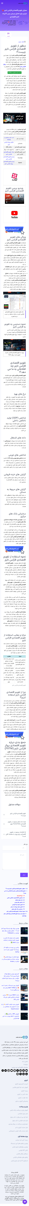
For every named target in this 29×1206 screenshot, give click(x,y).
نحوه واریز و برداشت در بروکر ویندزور (18, 1124)
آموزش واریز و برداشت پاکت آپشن (19, 1110)
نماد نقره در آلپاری (23, 1098)
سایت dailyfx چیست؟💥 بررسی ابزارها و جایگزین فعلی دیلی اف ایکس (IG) (11, 997)
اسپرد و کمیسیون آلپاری (21, 1084)
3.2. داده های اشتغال (20, 900)
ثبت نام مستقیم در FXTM (14, 72)
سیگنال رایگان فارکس (22, 1154)
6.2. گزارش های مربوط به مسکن (18, 907)
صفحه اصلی (26, 22)
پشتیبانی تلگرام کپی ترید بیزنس (20, 1067)
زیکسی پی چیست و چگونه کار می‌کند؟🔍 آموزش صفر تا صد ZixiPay (11, 950)
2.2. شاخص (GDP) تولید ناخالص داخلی (16, 898)
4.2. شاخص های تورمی (20, 902)
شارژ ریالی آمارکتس (23, 1114)
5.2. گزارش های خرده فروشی (18, 904)
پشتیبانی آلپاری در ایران (21, 1101)
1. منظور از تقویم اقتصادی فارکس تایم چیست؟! (16, 888)
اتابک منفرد (21, 42)
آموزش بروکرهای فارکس (20, 23)
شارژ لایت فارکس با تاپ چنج (20, 1120)
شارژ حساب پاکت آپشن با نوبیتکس (18, 1131)
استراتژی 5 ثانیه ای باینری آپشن (19, 1161)
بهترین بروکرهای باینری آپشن (20, 1147)
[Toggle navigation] (2, 3)
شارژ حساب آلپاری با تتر (21, 1127)
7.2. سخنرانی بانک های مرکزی (18, 909)
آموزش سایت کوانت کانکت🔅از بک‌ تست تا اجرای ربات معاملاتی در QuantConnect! (10, 1007)
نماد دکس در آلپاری (22, 1094)
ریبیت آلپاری (24, 1091)
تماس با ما (25, 1062)
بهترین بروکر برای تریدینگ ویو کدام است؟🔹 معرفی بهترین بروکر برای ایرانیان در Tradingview (10, 931)
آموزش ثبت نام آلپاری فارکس (20, 1087)
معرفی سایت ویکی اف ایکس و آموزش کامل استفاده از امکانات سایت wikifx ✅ (11, 940)
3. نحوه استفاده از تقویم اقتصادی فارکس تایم (16, 911)
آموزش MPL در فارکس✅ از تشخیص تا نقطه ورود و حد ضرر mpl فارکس (10, 1016)
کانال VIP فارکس (23, 1150)
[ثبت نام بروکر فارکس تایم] (14, 230)
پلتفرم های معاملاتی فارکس (20, 1157)
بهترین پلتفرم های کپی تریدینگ (19, 1143)
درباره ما (26, 1064)
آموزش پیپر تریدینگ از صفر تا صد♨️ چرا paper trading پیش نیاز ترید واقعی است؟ (10, 988)
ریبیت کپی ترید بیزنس (22, 1140)
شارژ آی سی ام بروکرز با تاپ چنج (19, 1117)
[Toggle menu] (25, 1202)
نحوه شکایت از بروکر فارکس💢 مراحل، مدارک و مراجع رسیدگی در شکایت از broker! (10, 959)
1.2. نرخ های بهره (21, 895)
